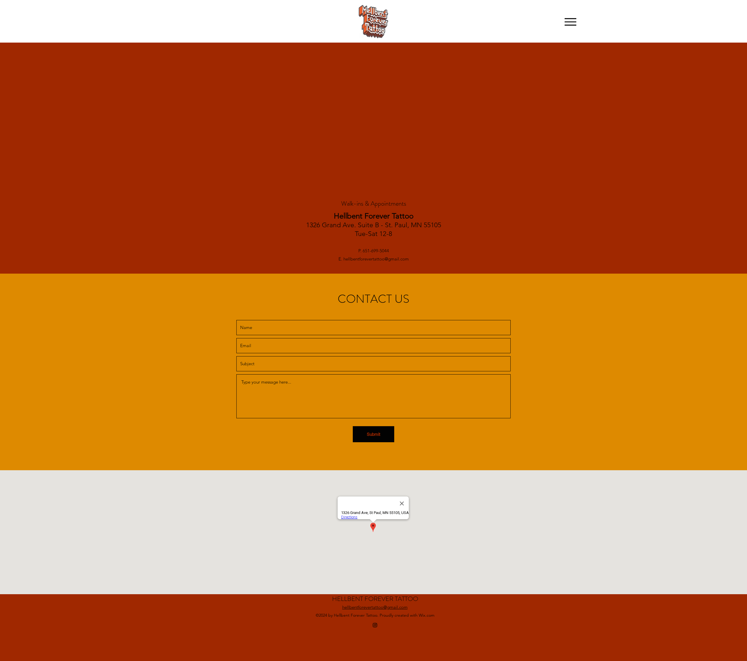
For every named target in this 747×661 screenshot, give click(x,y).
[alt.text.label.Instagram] (375, 625)
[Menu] (570, 22)
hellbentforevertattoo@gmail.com (376, 259)
